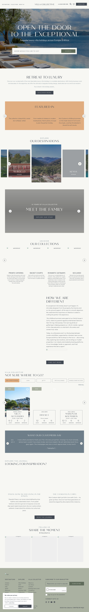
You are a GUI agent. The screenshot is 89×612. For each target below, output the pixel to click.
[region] (18, 601)
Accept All (25, 606)
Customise (11, 606)
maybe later (67, 287)
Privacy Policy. (37, 311)
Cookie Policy (11, 602)
